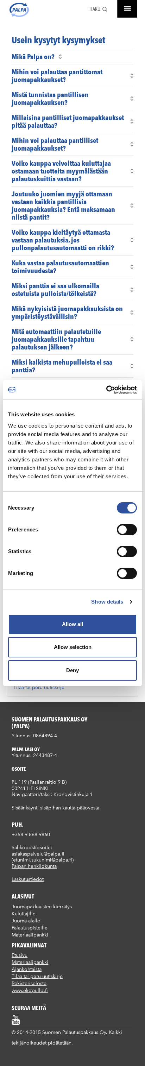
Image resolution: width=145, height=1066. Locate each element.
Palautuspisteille (30, 928)
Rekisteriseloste (29, 983)
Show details (107, 602)
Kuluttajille (24, 914)
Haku (94, 9)
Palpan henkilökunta (34, 866)
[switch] (127, 529)
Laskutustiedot (28, 879)
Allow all (72, 624)
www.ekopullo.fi (30, 991)
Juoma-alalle (26, 921)
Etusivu (19, 955)
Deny (72, 670)
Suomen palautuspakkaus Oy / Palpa (19, 9)
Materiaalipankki (30, 935)
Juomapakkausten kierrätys (42, 907)
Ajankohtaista (27, 969)
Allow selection (73, 647)
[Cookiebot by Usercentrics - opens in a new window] (106, 390)
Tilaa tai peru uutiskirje (38, 687)
